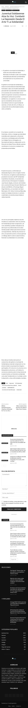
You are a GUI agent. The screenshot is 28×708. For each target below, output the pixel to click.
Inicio (3, 6)
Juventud (4, 387)
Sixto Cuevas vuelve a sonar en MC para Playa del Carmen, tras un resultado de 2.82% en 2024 (18, 450)
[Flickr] (13, 695)
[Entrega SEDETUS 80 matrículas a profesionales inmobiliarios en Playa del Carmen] (5, 604)
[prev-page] (3, 466)
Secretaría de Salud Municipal (8, 389)
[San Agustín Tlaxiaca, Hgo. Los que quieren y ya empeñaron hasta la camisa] (5, 572)
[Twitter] (11, 30)
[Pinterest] (15, 30)
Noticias (7, 6)
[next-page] (5, 466)
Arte (7, 383)
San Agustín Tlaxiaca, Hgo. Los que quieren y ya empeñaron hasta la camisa (17, 572)
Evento (19, 385)
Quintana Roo (8, 10)
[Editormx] (3, 26)
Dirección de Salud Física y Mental (9, 385)
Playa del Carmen (16, 10)
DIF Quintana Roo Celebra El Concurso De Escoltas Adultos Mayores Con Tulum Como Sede (18, 611)
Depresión (11, 383)
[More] (22, 30)
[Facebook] (8, 30)
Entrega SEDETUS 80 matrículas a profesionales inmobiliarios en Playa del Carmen (18, 603)
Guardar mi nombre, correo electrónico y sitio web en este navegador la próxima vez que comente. (14, 503)
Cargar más (13, 559)
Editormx (7, 26)
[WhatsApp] (18, 30)
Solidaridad (19, 389)
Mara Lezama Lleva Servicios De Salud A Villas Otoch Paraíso (21, 407)
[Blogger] (6, 695)
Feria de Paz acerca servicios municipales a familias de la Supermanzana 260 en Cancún (18, 543)
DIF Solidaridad (18, 383)
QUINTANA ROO (11, 387)
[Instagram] (17, 695)
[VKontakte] (21, 695)
